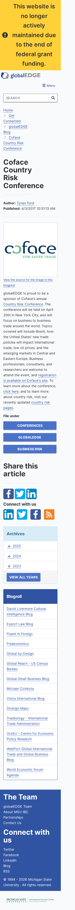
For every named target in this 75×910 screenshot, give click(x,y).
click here (11, 391)
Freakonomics (18, 644)
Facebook (11, 855)
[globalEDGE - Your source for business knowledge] (21, 75)
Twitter (8, 849)
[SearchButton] (53, 98)
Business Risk (30, 449)
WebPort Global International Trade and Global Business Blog (29, 754)
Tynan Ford (25, 203)
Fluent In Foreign (20, 634)
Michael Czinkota (20, 688)
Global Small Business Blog (28, 679)
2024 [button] (14, 556)
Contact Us (12, 823)
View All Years (23, 577)
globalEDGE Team (17, 806)
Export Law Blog (20, 624)
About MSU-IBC (15, 812)
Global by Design (20, 653)
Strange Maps (18, 708)
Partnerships (13, 817)
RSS (6, 871)
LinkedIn (9, 860)
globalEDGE (29, 437)
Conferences (29, 425)
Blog (6, 866)
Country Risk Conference (23, 304)
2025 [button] (14, 546)
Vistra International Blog (26, 698)
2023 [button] (14, 566)
